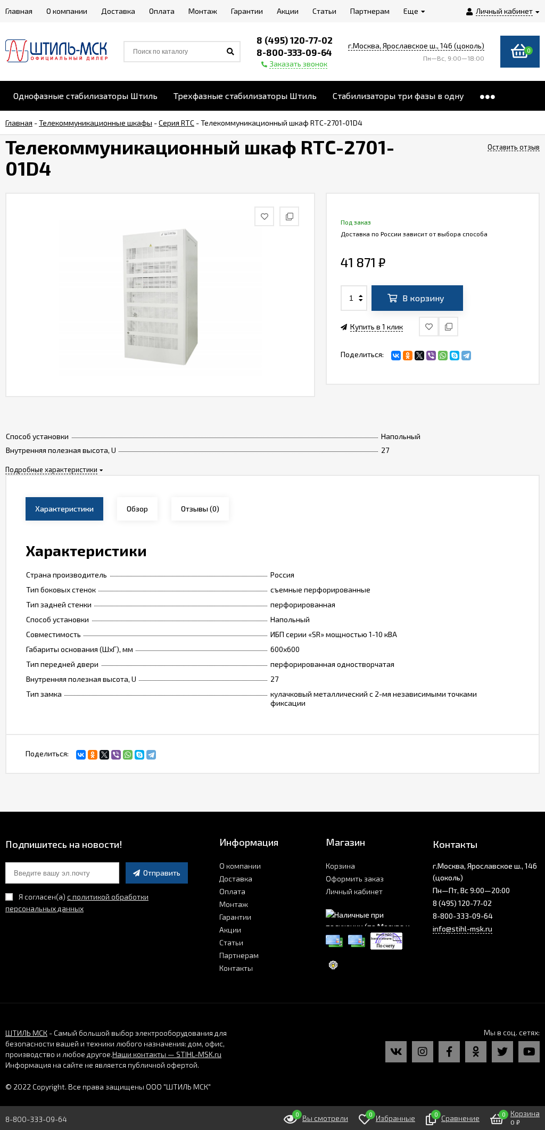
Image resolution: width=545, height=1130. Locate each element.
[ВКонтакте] (396, 355)
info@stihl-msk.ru (462, 928)
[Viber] (431, 355)
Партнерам (239, 955)
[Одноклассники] (407, 355)
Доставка (235, 878)
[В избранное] (429, 326)
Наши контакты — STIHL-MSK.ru (166, 1054)
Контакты (236, 967)
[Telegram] (466, 355)
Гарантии (235, 916)
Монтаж (233, 904)
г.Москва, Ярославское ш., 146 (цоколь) (416, 45)
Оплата (232, 891)
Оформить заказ (355, 878)
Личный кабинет (354, 891)
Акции (230, 929)
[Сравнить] (448, 326)
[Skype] (454, 355)
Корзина (340, 865)
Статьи (231, 942)
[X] (419, 355)
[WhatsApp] (443, 355)
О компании (240, 865)
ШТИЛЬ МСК (26, 1032)
